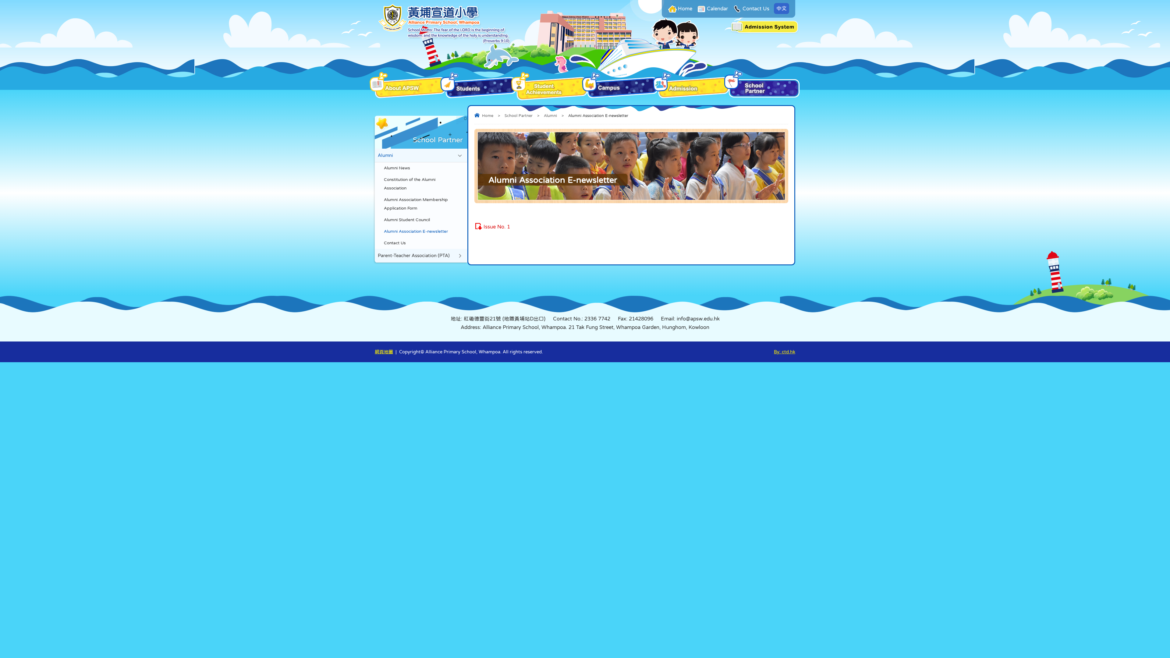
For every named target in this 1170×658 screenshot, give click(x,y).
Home (685, 8)
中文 (781, 8)
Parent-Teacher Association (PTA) (414, 255)
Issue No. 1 (497, 226)
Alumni (550, 116)
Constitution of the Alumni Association (409, 184)
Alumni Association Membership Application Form (416, 204)
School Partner (519, 116)
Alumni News (397, 168)
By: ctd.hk (784, 351)
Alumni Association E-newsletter (416, 231)
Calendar (717, 8)
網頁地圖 (384, 351)
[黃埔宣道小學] (444, 42)
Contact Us (756, 8)
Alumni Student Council (407, 220)
